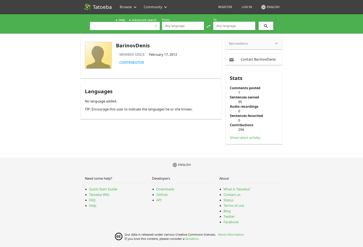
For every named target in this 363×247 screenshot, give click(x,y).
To (215, 19)
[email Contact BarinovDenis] (254, 59)
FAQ (92, 200)
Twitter (229, 216)
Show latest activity (245, 137)
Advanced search (144, 20)
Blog (227, 211)
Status (229, 200)
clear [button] (156, 26)
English (270, 7)
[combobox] (183, 26)
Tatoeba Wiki (99, 194)
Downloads (165, 189)
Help (121, 20)
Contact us (232, 194)
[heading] (254, 43)
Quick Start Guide (103, 189)
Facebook (231, 222)
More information (231, 234)
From (166, 19)
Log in (247, 7)
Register (225, 7)
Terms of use (234, 205)
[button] (208, 26)
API (159, 200)
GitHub (162, 194)
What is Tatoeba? (237, 189)
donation (191, 238)
